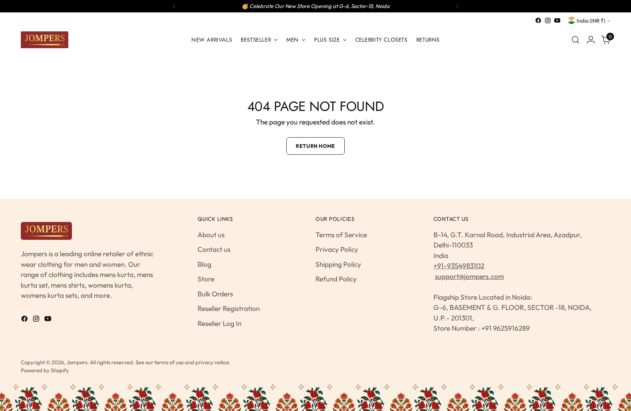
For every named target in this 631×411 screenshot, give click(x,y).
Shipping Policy (338, 264)
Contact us (214, 249)
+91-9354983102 (458, 265)
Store (206, 278)
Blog (204, 264)
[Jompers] (44, 39)
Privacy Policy (337, 249)
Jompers (76, 362)
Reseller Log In (219, 323)
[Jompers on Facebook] (538, 20)
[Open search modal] (575, 39)
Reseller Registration (229, 308)
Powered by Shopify (45, 370)
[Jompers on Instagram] (547, 20)
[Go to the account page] (591, 39)
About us (211, 234)
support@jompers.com (469, 276)
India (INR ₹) (591, 20)
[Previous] (174, 6)
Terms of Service (341, 234)
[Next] (457, 6)
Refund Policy (336, 278)
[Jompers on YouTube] (557, 20)
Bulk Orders (215, 293)
